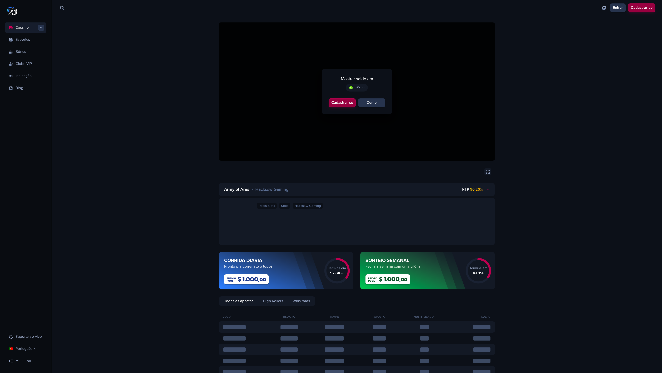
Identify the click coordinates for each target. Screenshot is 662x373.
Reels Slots (267, 206)
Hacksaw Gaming (307, 206)
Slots (284, 206)
